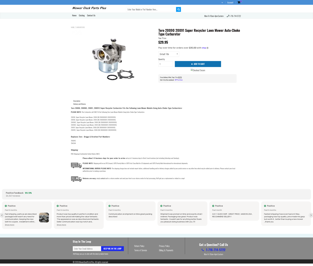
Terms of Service (140, 250)
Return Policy (139, 246)
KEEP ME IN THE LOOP (112, 248)
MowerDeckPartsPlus (86, 262)
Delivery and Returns (79, 104)
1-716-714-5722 (235, 16)
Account (230, 2)
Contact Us (91, 15)
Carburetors (80, 27)
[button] (9, 224)
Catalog (82, 15)
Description (76, 101)
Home (74, 15)
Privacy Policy (164, 246)
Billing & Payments (166, 250)
